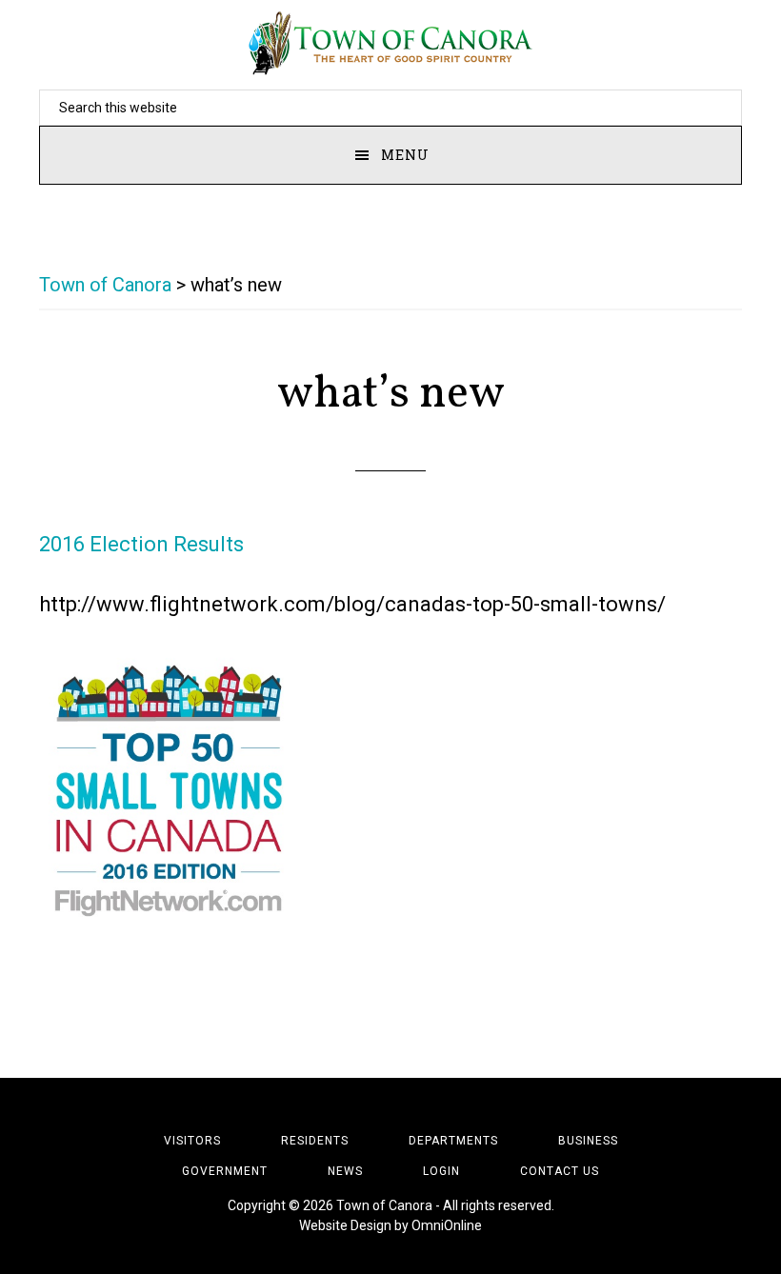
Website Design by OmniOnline (390, 1225)
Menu (405, 155)
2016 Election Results (141, 544)
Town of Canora (390, 43)
